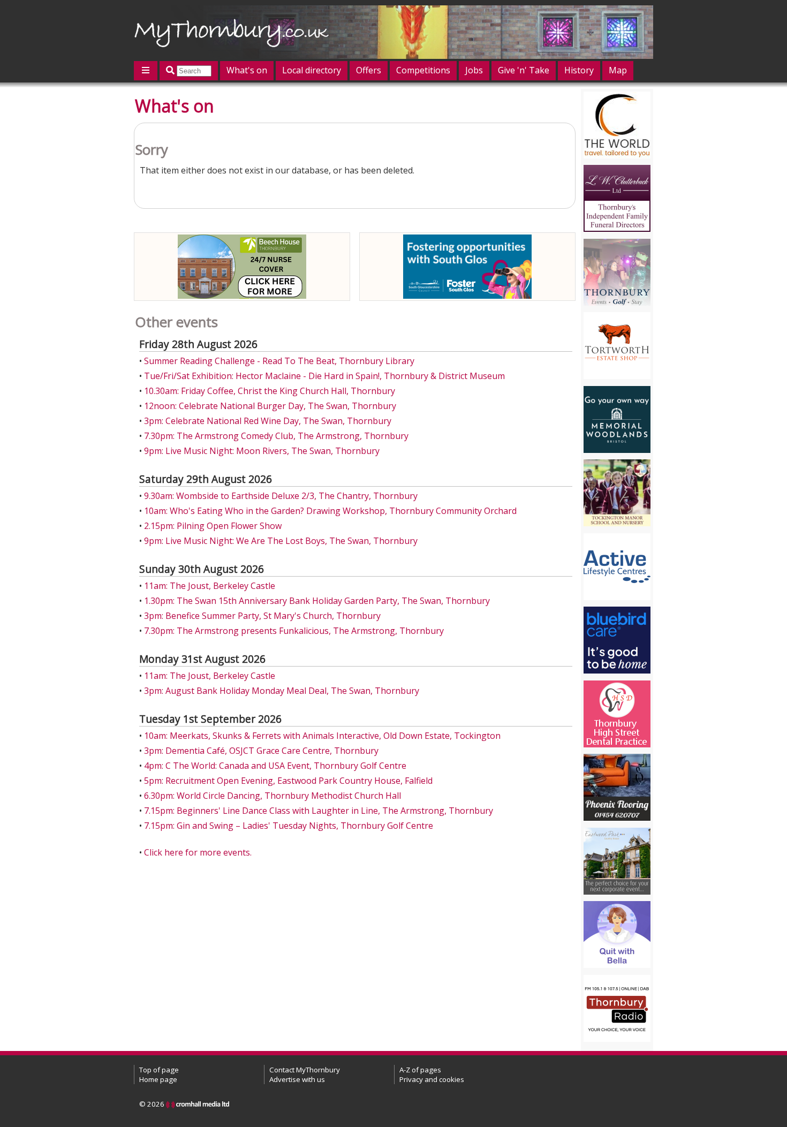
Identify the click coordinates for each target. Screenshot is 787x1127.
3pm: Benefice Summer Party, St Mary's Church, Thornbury (262, 616)
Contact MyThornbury (304, 1070)
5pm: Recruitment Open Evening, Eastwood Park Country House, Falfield (288, 780)
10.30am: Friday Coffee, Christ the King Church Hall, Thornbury (269, 391)
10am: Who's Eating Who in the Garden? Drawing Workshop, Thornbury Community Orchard (330, 511)
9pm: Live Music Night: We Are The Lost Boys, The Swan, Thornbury (281, 541)
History (579, 70)
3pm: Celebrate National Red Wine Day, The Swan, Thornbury (267, 421)
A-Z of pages (420, 1070)
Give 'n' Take (523, 70)
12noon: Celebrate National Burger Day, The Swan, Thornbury (270, 406)
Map (618, 70)
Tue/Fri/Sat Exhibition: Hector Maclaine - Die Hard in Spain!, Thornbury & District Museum (324, 376)
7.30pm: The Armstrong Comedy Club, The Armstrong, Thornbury (276, 436)
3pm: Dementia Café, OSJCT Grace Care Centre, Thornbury (261, 751)
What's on (246, 70)
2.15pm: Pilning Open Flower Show (213, 526)
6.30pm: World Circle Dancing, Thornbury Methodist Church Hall (272, 795)
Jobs (474, 70)
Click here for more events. (198, 852)
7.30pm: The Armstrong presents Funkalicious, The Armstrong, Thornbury (294, 631)
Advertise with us (297, 1079)
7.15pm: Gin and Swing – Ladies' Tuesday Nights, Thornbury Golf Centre (288, 825)
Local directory (311, 70)
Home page (158, 1079)
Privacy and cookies (431, 1079)
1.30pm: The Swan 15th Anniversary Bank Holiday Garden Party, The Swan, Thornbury (317, 601)
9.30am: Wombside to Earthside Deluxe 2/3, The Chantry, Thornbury (281, 496)
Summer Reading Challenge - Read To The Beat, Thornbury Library (279, 361)
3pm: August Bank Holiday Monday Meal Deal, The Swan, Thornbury (281, 691)
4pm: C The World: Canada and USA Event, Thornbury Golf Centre (275, 765)
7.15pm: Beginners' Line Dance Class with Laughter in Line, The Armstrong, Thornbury (318, 810)
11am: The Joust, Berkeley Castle (209, 586)
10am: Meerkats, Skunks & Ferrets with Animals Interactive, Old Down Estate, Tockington (322, 736)
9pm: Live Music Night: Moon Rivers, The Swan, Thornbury (262, 451)
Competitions (423, 70)
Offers (368, 70)
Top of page (159, 1070)
